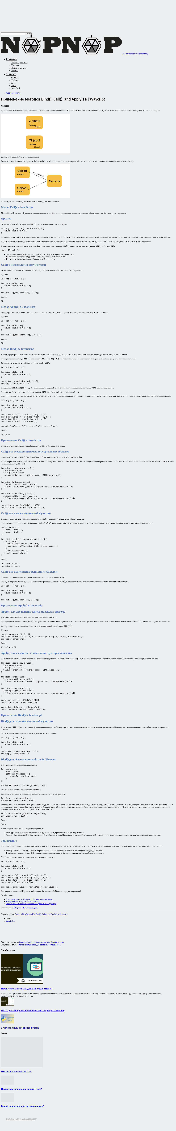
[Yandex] (18, 1121)
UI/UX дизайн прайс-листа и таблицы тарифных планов (32, 1010)
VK (23, 908)
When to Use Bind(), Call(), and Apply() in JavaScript (46, 914)
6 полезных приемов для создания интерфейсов (39, 945)
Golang (14, 77)
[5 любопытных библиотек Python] (7, 1023)
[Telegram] (42, 930)
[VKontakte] (13, 1121)
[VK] (51, 930)
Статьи (11, 59)
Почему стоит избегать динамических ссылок (26, 988)
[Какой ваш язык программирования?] (7, 1101)
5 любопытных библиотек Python (20, 1027)
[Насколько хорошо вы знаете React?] (7, 1084)
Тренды (15, 65)
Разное (14, 70)
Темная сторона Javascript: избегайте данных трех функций (31, 904)
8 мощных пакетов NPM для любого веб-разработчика (29, 899)
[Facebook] (5, 930)
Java (13, 83)
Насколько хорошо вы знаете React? (21, 1089)
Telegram (17, 908)
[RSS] (3, 1121)
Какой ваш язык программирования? (22, 1106)
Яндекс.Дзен (32, 908)
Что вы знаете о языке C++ (16, 1071)
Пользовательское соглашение (21, 1119)
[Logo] (31, 54)
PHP (13, 85)
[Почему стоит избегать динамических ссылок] (22, 983)
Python (14, 80)
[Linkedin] (33, 930)
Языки (11, 74)
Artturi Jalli (19, 914)
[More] (60, 930)
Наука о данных (19, 68)
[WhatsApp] (24, 930)
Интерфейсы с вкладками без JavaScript (23, 901)
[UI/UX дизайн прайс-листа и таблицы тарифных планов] (7, 1005)
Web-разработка (19, 62)
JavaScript (10, 921)
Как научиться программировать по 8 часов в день (41, 942)
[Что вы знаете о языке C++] (22, 1067)
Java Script (16, 88)
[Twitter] (14, 930)
